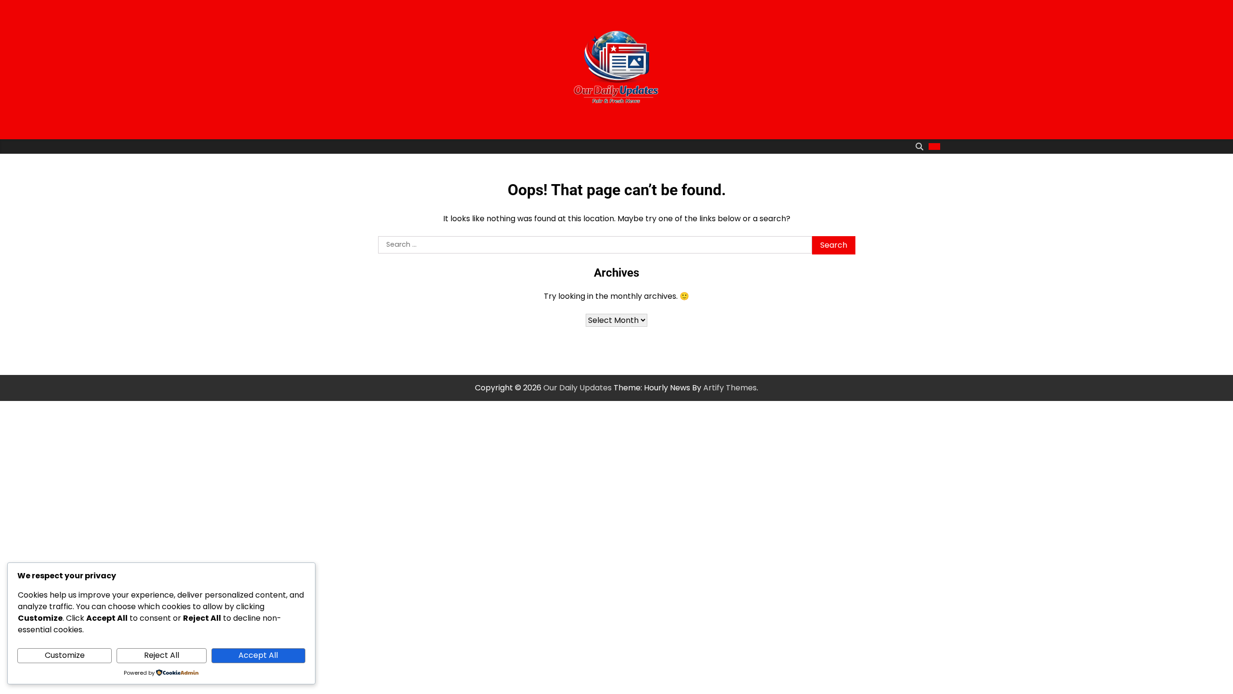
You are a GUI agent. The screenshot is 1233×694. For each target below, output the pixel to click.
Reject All (161, 655)
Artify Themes (730, 387)
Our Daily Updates (577, 387)
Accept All (258, 655)
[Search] (919, 146)
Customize (65, 655)
